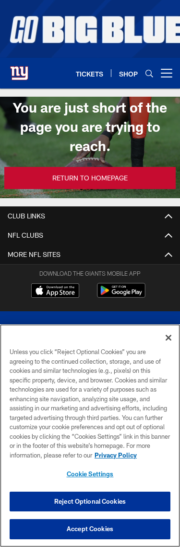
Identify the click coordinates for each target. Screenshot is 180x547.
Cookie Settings (90, 474)
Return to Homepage (90, 178)
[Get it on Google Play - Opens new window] (121, 295)
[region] (90, 435)
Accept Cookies (90, 529)
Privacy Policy (116, 455)
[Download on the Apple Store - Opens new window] (55, 291)
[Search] (149, 73)
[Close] (168, 337)
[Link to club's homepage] (19, 69)
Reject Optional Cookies (90, 501)
